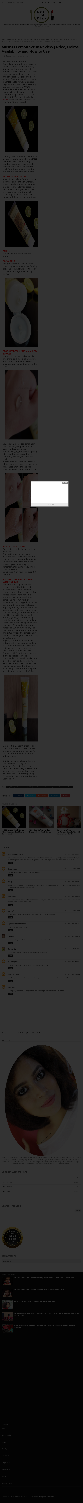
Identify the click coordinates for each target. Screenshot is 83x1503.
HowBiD (52, 505)
